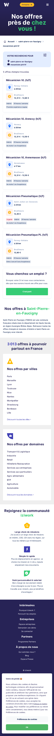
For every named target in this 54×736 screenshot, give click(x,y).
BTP (9, 480)
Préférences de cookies (27, 719)
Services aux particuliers (19, 472)
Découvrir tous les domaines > (20, 494)
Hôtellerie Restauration (18, 463)
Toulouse (11, 388)
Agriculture (12, 484)
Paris (9, 376)
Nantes (10, 396)
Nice (9, 392)
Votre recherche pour (20, 56)
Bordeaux (12, 408)
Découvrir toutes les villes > (19, 419)
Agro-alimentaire (15, 476)
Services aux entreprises (19, 468)
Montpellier (12, 400)
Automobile (12, 488)
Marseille (11, 380)
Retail (10, 459)
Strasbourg (12, 404)
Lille (9, 412)
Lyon (9, 384)
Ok (27, 727)
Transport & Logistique (18, 451)
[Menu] (47, 4)
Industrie (11, 455)
